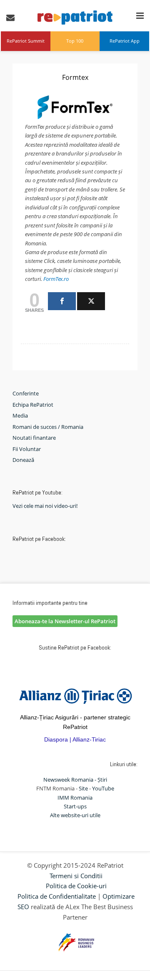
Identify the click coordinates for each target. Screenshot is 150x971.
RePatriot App (125, 41)
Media (20, 415)
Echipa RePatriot (32, 404)
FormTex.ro (56, 279)
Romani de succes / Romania (47, 427)
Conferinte (25, 393)
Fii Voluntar (26, 449)
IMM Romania (75, 797)
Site (83, 788)
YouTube (103, 788)
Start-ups (75, 806)
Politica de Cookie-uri (76, 886)
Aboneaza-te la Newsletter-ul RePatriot (65, 621)
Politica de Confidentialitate (57, 896)
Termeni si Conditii (76, 876)
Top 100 (74, 41)
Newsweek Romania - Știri (75, 779)
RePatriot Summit (26, 41)
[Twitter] (91, 301)
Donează (23, 460)
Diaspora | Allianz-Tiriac (75, 739)
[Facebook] (62, 301)
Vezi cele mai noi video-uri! (45, 506)
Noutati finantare (34, 437)
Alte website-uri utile (75, 815)
